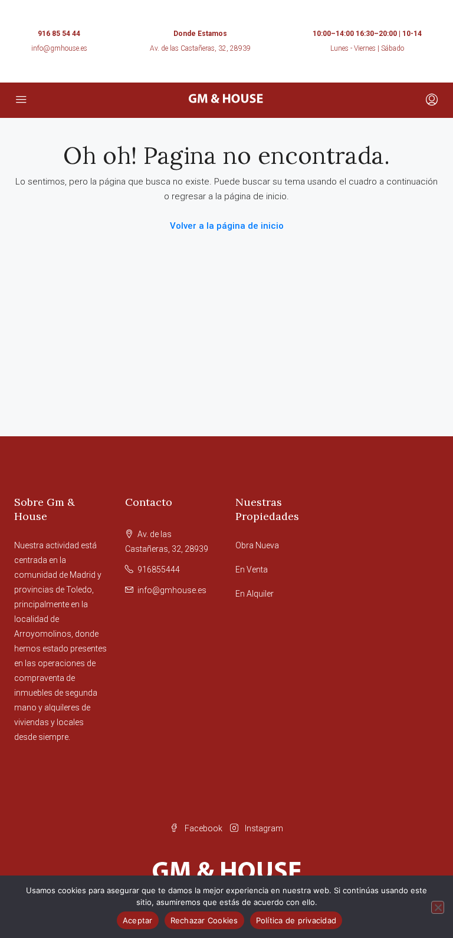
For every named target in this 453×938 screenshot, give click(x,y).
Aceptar (138, 920)
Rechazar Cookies (204, 920)
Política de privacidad (296, 920)
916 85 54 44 (59, 33)
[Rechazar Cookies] (437, 907)
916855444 (158, 569)
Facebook (203, 828)
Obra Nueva (257, 545)
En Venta (251, 569)
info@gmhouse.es (59, 48)
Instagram (263, 828)
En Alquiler (254, 593)
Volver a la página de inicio (227, 225)
